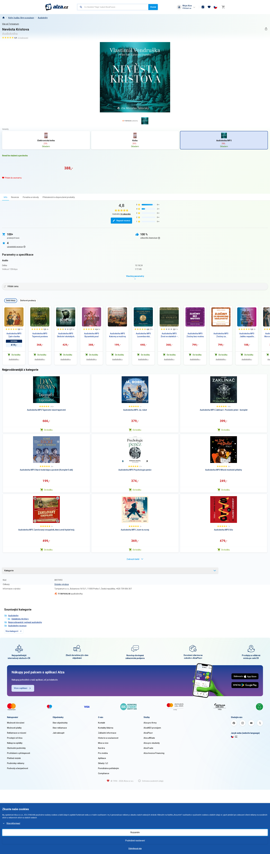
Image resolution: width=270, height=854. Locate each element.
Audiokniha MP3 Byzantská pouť (91, 335)
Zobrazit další (133, 559)
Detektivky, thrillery (20, 619)
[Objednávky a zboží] (203, 7)
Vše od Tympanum (10, 24)
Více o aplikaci (20, 688)
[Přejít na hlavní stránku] (56, 7)
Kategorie (9, 570)
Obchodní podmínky (16, 748)
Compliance (103, 773)
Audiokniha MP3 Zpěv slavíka (13, 335)
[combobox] (112, 7)
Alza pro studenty (152, 743)
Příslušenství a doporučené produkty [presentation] (59, 197)
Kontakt (101, 723)
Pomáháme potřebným (108, 768)
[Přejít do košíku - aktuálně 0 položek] (223, 7)
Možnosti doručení (15, 723)
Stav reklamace (60, 728)
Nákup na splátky (14, 743)
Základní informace (107, 733)
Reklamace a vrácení (16, 733)
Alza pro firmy (150, 723)
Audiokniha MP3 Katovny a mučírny (117, 335)
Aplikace (102, 758)
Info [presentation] (5, 197)
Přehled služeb (14, 758)
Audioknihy (43, 18)
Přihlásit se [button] (187, 8)
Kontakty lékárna (105, 728)
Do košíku (48, 430)
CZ (236, 736)
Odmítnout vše (135, 848)
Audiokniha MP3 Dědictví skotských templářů (65, 335)
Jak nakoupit (58, 733)
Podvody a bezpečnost (17, 768)
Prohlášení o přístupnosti (18, 753)
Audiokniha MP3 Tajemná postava (40, 335)
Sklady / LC (103, 763)
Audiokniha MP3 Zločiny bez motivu (195, 335)
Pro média (103, 753)
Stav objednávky (60, 723)
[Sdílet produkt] (266, 29)
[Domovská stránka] (3, 17)
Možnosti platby (14, 728)
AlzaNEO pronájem (152, 728)
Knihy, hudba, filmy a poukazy (21, 18)
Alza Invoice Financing (154, 753)
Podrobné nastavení (135, 840)
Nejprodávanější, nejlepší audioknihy (25, 622)
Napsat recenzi (123, 220)
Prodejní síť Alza (14, 738)
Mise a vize (103, 743)
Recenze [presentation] (15, 197)
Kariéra (101, 748)
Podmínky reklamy (15, 763)
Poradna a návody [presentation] (31, 197)
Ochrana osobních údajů (152, 781)
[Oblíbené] (209, 7)
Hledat (153, 7)
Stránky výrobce (61, 584)
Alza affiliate (149, 738)
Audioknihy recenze (17, 626)
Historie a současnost (108, 738)
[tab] (5, 197)
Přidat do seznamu (13, 178)
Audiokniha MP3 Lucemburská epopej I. (143, 335)
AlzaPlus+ (148, 733)
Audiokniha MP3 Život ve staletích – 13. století (169, 335)
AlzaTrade (148, 748)
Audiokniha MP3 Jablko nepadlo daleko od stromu (247, 335)
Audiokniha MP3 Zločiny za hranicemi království (221, 335)
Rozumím (135, 832)
